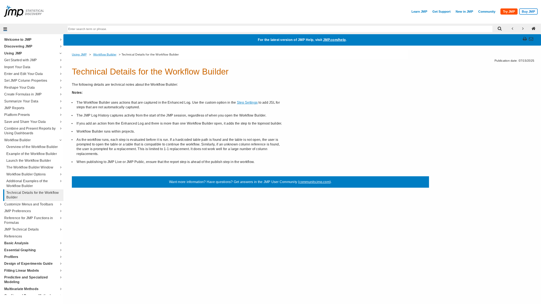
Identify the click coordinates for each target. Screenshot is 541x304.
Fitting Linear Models (21, 270)
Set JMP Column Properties (25, 80)
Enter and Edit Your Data (23, 74)
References (13, 236)
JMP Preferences (17, 211)
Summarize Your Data (21, 101)
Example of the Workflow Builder (31, 154)
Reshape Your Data (19, 87)
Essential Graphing (20, 250)
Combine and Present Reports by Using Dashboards (30, 131)
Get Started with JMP (20, 60)
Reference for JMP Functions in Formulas (28, 220)
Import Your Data (17, 67)
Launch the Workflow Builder (28, 160)
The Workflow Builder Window (29, 167)
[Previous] (512, 29)
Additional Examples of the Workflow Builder (27, 183)
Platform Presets (17, 115)
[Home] (533, 29)
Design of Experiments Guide (28, 263)
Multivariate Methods (21, 289)
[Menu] (5, 29)
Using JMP (13, 53)
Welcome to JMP (18, 39)
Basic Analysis (16, 243)
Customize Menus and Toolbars (28, 204)
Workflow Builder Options (26, 174)
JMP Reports (14, 108)
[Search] (500, 29)
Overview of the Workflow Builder (32, 147)
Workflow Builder (17, 140)
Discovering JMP (18, 46)
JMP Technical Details (21, 229)
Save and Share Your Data (25, 122)
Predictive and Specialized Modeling (26, 280)
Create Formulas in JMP (23, 94)
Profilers (11, 257)
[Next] (523, 29)
